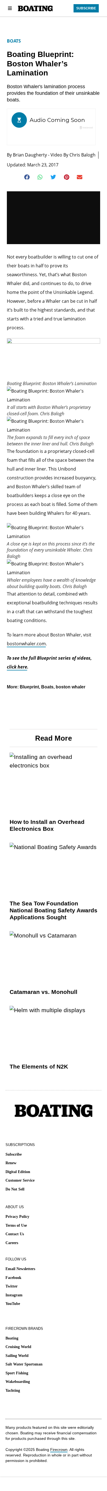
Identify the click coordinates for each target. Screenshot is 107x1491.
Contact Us (14, 1234)
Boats (14, 41)
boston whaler (70, 687)
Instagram (13, 1295)
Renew (10, 1163)
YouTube (12, 1304)
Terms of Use (16, 1225)
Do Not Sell (14, 1189)
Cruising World (18, 1347)
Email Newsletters (20, 1269)
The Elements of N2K (39, 1066)
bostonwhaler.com (26, 644)
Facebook (13, 1278)
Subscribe (13, 1154)
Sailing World (17, 1356)
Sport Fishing (16, 1373)
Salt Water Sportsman (24, 1364)
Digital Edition (17, 1172)
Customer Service (20, 1180)
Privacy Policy (17, 1217)
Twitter (11, 1286)
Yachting (12, 1390)
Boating (11, 1338)
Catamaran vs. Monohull (43, 992)
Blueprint (29, 687)
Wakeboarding (17, 1382)
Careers (11, 1243)
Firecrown (58, 1449)
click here (17, 667)
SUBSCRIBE (86, 8)
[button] (27, 177)
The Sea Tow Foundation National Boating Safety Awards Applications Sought (53, 910)
